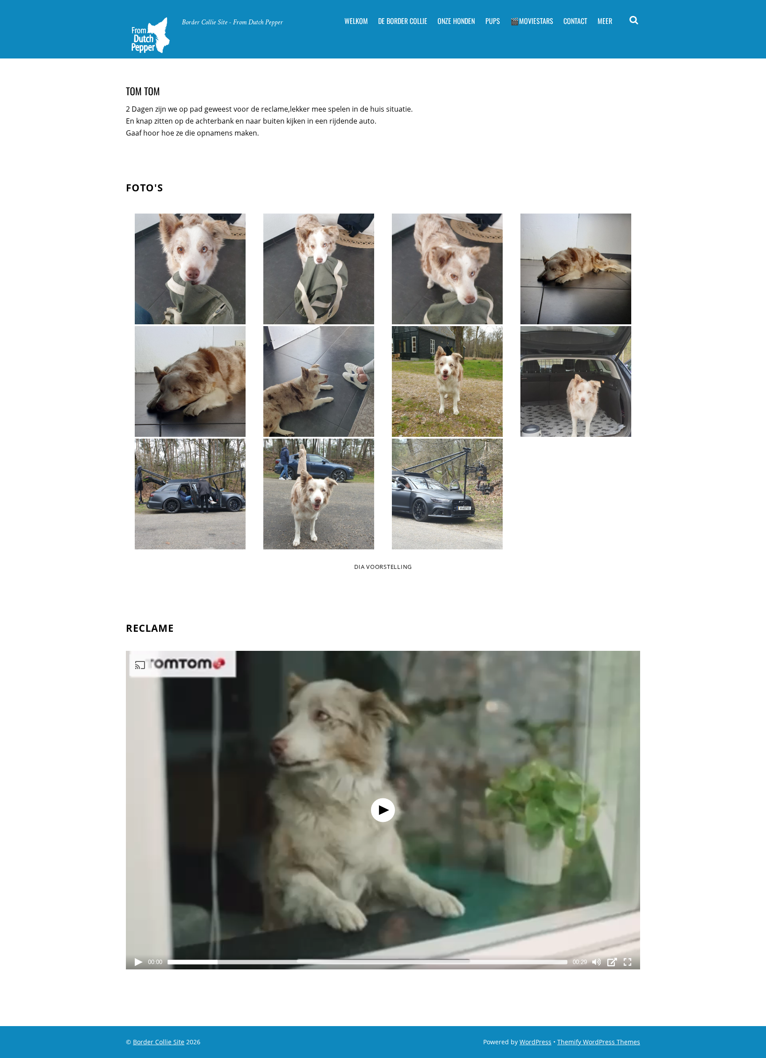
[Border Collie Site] (149, 50)
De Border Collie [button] (402, 21)
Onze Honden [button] (456, 21)
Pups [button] (492, 21)
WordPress (535, 1042)
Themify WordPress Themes (598, 1042)
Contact (575, 21)
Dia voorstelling (383, 567)
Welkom (356, 21)
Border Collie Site (158, 1042)
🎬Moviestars (531, 21)
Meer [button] (605, 21)
